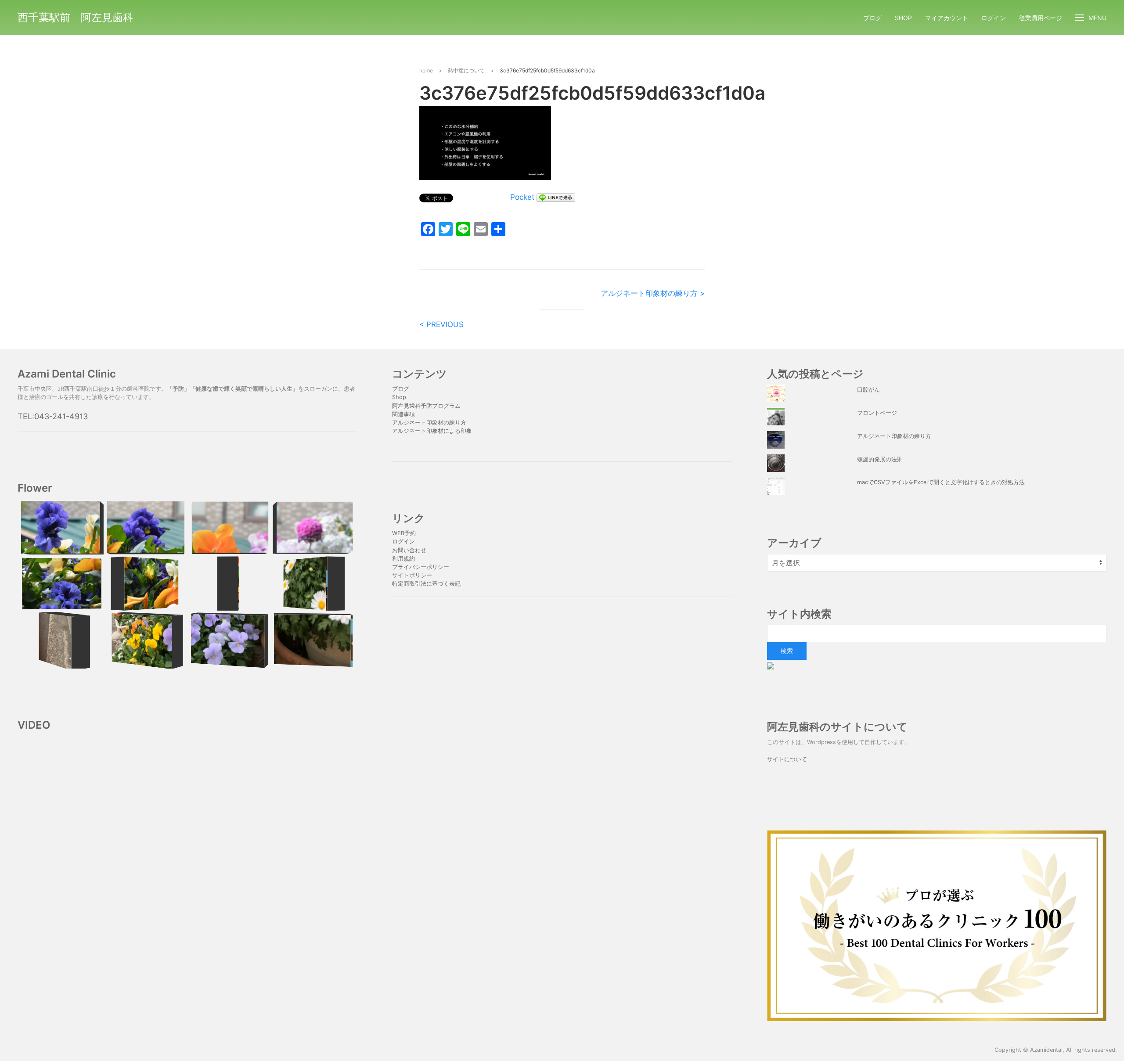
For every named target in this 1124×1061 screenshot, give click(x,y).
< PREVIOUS (441, 324)
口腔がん (868, 389)
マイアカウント (946, 18)
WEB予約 (404, 533)
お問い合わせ (409, 550)
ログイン (993, 18)
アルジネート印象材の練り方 (429, 422)
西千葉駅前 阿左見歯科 (75, 17)
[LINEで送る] (556, 197)
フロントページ (877, 413)
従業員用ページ (1040, 18)
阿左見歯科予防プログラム (426, 406)
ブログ (872, 18)
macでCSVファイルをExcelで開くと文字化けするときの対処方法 (941, 482)
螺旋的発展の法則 (880, 459)
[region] (187, 584)
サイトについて (787, 759)
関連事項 (403, 414)
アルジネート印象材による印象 (432, 431)
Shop (903, 18)
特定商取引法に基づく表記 (426, 583)
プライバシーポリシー (421, 567)
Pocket (522, 197)
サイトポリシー (412, 575)
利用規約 (403, 558)
